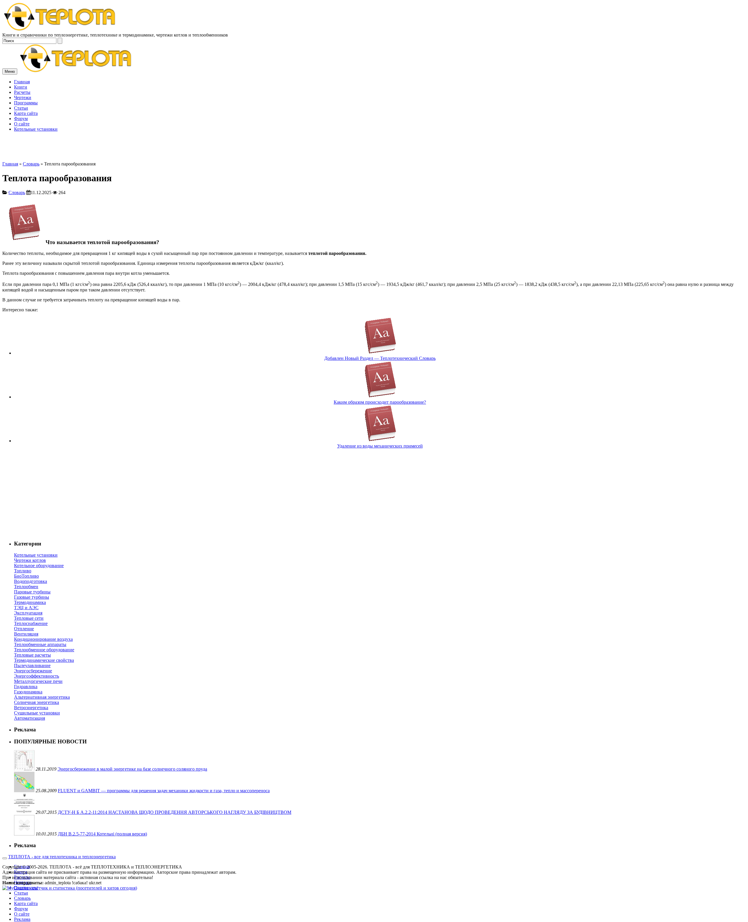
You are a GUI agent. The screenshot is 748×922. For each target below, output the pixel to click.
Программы (26, 102)
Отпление (24, 628)
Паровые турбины (32, 591)
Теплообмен (26, 586)
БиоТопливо (26, 576)
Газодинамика (28, 691)
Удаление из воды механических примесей (380, 445)
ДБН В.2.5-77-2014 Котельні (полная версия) (102, 833)
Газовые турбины (31, 597)
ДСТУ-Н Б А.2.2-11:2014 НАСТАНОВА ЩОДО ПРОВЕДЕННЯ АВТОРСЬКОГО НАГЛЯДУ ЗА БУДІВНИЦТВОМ (174, 812)
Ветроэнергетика (31, 707)
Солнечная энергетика (36, 702)
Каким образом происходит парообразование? (380, 402)
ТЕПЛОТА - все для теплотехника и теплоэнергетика (62, 856)
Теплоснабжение (31, 623)
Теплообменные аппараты (40, 644)
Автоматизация (29, 718)
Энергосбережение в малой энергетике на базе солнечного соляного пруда (132, 768)
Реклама (22, 919)
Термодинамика (30, 602)
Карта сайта (26, 113)
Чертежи (22, 97)
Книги (20, 86)
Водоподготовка (30, 581)
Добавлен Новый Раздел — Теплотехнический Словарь (380, 358)
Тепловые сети (29, 618)
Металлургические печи (38, 681)
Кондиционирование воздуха (43, 639)
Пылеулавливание (32, 665)
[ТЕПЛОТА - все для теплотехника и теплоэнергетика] (60, 29)
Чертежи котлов (30, 560)
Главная (22, 81)
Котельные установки (36, 129)
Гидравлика (25, 686)
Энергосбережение (33, 670)
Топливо (22, 570)
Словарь (31, 163)
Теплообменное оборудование (44, 649)
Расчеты (22, 92)
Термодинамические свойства (44, 660)
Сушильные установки (37, 712)
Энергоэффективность (36, 676)
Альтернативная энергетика (42, 697)
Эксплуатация (28, 612)
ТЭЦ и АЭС (26, 607)
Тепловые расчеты (32, 654)
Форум (21, 118)
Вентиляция (26, 633)
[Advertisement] (374, 120)
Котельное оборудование (39, 565)
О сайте (22, 123)
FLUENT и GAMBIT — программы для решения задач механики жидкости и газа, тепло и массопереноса (164, 790)
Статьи (21, 108)
